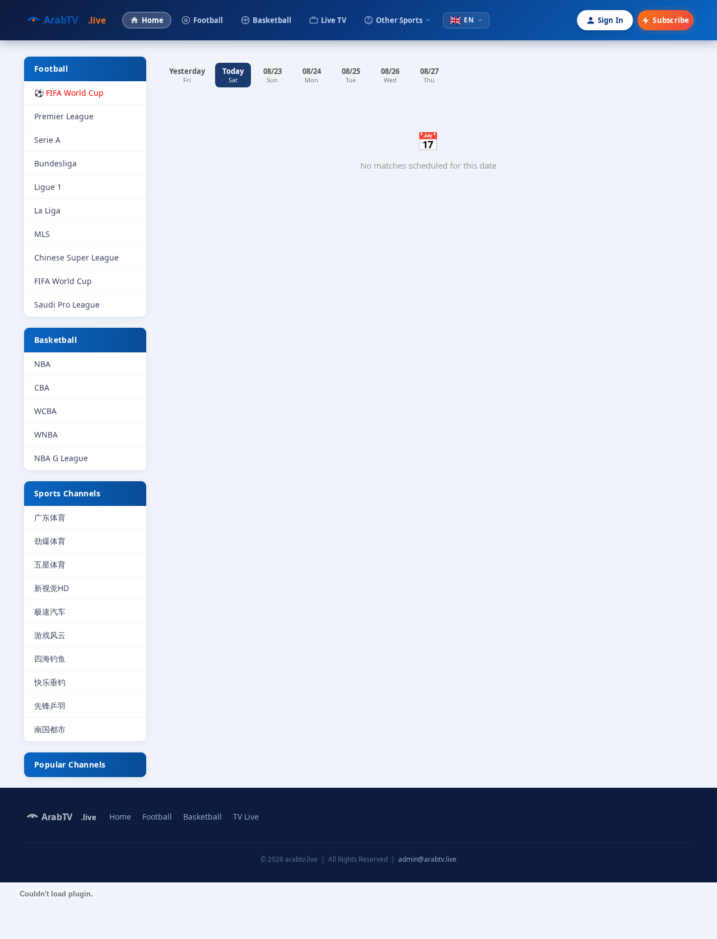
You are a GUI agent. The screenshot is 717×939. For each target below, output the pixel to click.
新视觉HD (51, 588)
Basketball (272, 20)
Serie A (47, 139)
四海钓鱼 (50, 658)
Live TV (333, 20)
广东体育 (50, 517)
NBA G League (61, 458)
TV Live (246, 816)
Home (153, 20)
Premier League (64, 116)
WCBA (45, 411)
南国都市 (50, 729)
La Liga (47, 210)
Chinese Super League (76, 257)
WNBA (46, 434)
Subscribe (671, 20)
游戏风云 (50, 635)
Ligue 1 (48, 187)
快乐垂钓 (50, 682)
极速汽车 (50, 611)
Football (208, 20)
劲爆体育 (50, 541)
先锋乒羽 (50, 705)
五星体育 (50, 564)
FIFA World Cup (63, 281)
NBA (42, 364)
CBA (41, 387)
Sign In (610, 20)
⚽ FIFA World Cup (69, 92)
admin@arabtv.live (427, 859)
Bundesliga (55, 163)
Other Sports (399, 20)
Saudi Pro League (67, 304)
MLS (42, 234)
